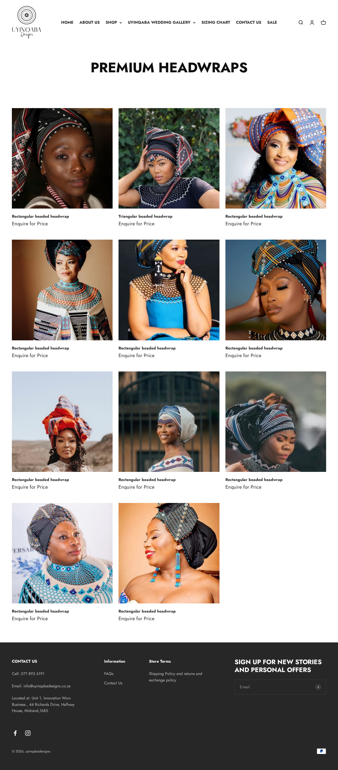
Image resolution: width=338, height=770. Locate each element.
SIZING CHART (215, 22)
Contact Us (113, 683)
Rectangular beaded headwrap (40, 216)
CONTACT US (248, 22)
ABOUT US (89, 22)
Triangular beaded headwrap (145, 216)
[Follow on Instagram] (27, 733)
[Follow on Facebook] (15, 733)
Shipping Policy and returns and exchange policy (175, 677)
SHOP (111, 22)
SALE (272, 22)
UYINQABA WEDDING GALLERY (159, 22)
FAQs (108, 673)
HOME (67, 22)
